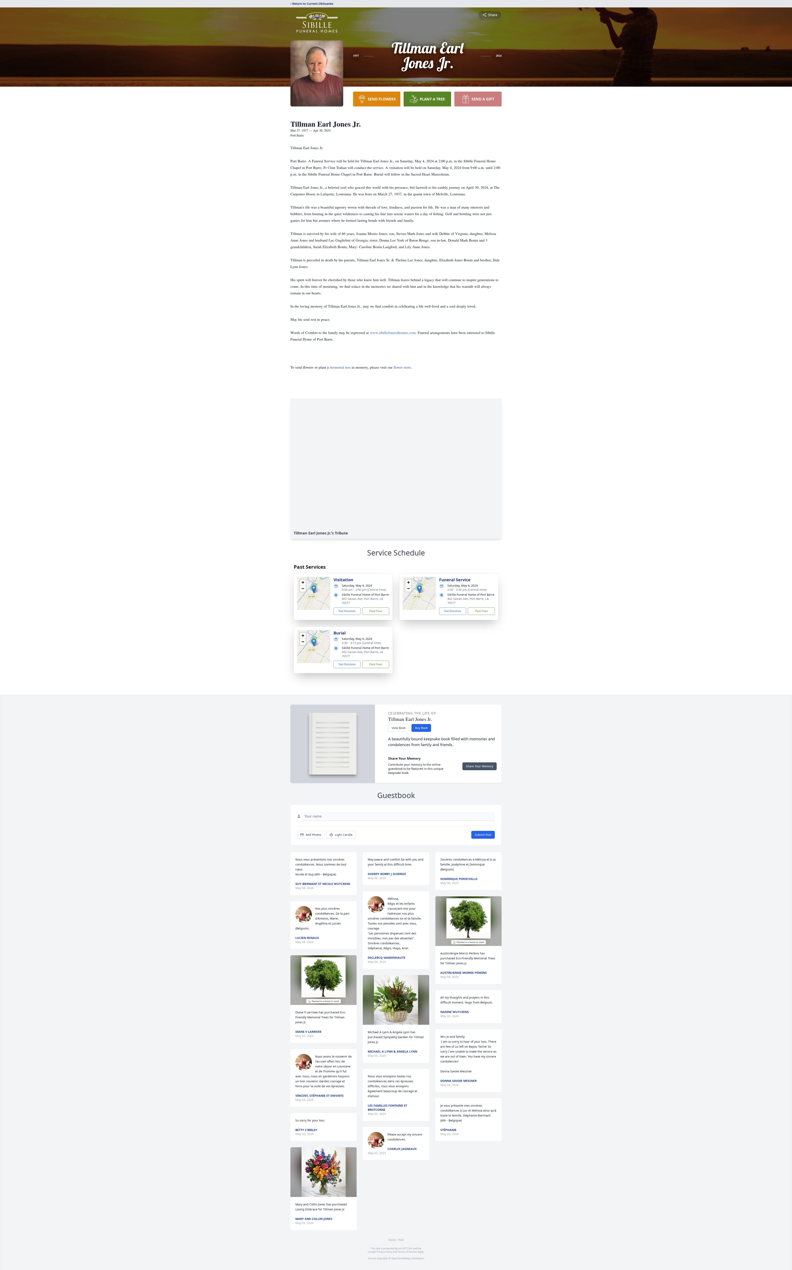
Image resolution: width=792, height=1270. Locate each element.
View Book (398, 728)
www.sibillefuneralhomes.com (393, 332)
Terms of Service (407, 1251)
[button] (313, 589)
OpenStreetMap (400, 1258)
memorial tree (340, 367)
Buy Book (421, 728)
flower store (402, 367)
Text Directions (347, 611)
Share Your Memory (479, 766)
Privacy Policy (384, 1251)
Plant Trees (375, 611)
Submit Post (483, 835)
